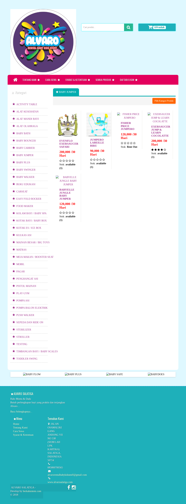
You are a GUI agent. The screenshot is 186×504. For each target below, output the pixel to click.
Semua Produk (104, 80)
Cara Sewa (51, 80)
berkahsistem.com (32, 491)
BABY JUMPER (67, 92)
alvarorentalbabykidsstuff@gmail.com (67, 474)
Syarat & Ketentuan (76, 80)
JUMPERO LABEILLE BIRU (97, 142)
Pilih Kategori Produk (164, 101)
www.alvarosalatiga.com (60, 482)
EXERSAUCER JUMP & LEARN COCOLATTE (160, 131)
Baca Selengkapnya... (21, 411)
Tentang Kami (29, 80)
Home (16, 424)
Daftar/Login (127, 80)
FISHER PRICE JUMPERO (127, 126)
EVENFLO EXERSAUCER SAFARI (68, 143)
